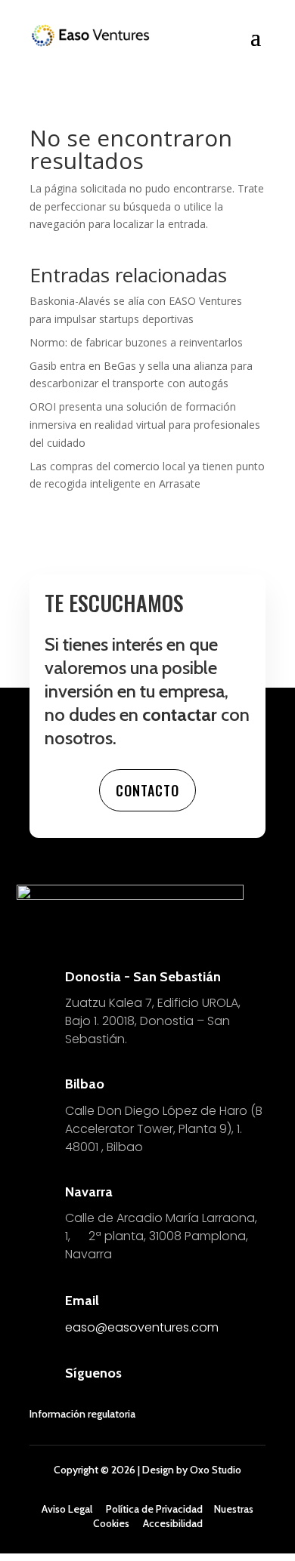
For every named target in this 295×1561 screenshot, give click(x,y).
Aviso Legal (67, 1509)
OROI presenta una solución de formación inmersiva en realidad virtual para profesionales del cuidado (145, 424)
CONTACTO (147, 790)
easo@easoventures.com (142, 1327)
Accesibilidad (173, 1523)
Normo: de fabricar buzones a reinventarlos (136, 342)
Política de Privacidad (154, 1509)
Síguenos (93, 1373)
